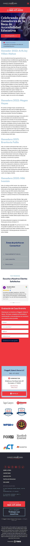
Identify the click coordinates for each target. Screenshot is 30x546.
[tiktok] (22, 467)
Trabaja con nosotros (14, 513)
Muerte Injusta (9, 264)
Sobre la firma (7, 470)
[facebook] (5, 467)
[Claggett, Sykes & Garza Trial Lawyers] (10, 3)
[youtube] (16, 467)
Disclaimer (6, 482)
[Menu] (28, 3)
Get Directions (14, 385)
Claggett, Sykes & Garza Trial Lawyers (12, 519)
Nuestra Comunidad (10, 42)
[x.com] (19, 467)
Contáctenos (7, 473)
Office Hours (14, 387)
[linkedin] (9, 467)
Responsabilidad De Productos (12, 254)
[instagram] (12, 467)
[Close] (25, 168)
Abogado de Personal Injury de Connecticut (4, 42)
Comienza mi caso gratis (10, 340)
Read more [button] (5, 299)
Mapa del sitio (7, 476)
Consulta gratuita (10, 36)
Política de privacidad (9, 479)
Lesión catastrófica (10, 259)
